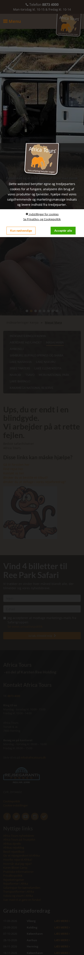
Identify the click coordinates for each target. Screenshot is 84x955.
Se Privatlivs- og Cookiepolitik (42, 219)
